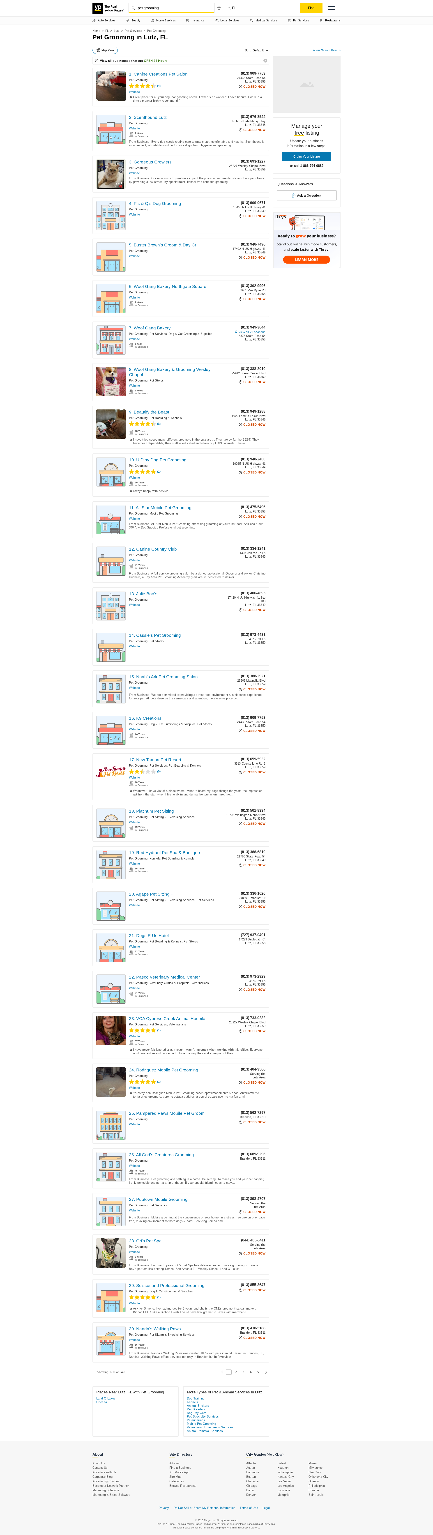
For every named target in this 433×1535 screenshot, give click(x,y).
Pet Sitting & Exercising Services (172, 817)
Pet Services (133, 30)
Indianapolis (285, 1472)
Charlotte (252, 1481)
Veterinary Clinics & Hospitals (170, 983)
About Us (98, 1463)
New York (315, 1472)
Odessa (101, 1402)
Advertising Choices (106, 1481)
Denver (251, 1494)
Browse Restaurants (183, 1485)
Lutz (117, 30)
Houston (282, 1467)
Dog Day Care (196, 1413)
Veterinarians (200, 983)
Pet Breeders (196, 1409)
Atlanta (251, 1463)
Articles (174, 1463)
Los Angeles (285, 1485)
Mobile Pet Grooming (164, 513)
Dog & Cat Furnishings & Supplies (173, 724)
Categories (176, 1481)
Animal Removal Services (205, 1431)
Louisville (283, 1490)
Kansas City (285, 1476)
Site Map (175, 1476)
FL (107, 30)
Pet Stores (157, 380)
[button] (331, 8)
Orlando (314, 1481)
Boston (251, 1476)
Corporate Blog (102, 1476)
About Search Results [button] (327, 50)
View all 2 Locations (251, 332)
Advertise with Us (104, 1472)
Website (134, 91)
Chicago (251, 1485)
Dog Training (196, 1398)
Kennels (155, 858)
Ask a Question (309, 195)
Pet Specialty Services (203, 1416)
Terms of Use (249, 1508)
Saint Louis (316, 1494)
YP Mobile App (179, 1472)
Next (264, 1372)
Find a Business (180, 1467)
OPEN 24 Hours (155, 60)
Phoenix (314, 1490)
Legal (266, 1508)
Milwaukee (316, 1467)
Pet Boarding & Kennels (166, 418)
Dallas (250, 1490)
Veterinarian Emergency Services (210, 1427)
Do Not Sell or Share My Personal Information (204, 1508)
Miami (313, 1463)
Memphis (283, 1494)
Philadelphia (317, 1485)
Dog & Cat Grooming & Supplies (190, 333)
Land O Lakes (106, 1398)
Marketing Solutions (105, 1490)
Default (258, 50)
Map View (107, 50)
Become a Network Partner (110, 1485)
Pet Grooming (138, 80)
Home (96, 30)
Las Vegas (284, 1481)
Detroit (281, 1463)
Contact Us (100, 1467)
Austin (250, 1467)
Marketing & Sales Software (111, 1494)
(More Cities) (275, 1454)
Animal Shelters (198, 1405)
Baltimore (252, 1472)
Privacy (164, 1508)
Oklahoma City (319, 1476)
